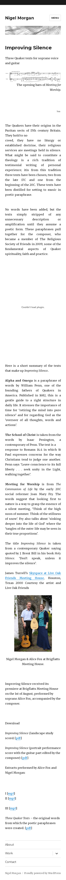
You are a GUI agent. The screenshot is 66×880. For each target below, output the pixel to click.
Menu (55, 17)
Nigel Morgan (19, 18)
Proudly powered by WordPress (42, 873)
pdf (18, 738)
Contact (10, 862)
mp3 (11, 793)
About (9, 844)
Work (9, 853)
